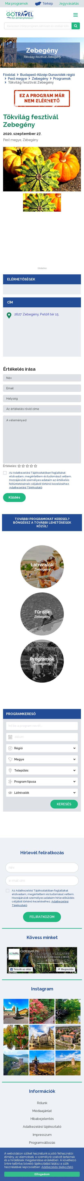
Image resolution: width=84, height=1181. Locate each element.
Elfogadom (42, 1174)
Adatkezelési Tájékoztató (25, 487)
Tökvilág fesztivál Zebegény (30, 120)
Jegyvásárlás (69, 3)
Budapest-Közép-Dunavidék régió (47, 75)
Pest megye (17, 79)
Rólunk (42, 1103)
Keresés (64, 804)
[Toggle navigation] (75, 15)
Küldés (14, 497)
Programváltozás (42, 1143)
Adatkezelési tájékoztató (42, 1127)
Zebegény (40, 79)
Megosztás (67, 969)
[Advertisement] (42, 242)
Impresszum (42, 1135)
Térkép (47, 3)
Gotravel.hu (29, 951)
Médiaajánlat (42, 1111)
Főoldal (9, 75)
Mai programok (16, 3)
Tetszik (22, 969)
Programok (62, 79)
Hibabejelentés (42, 1119)
